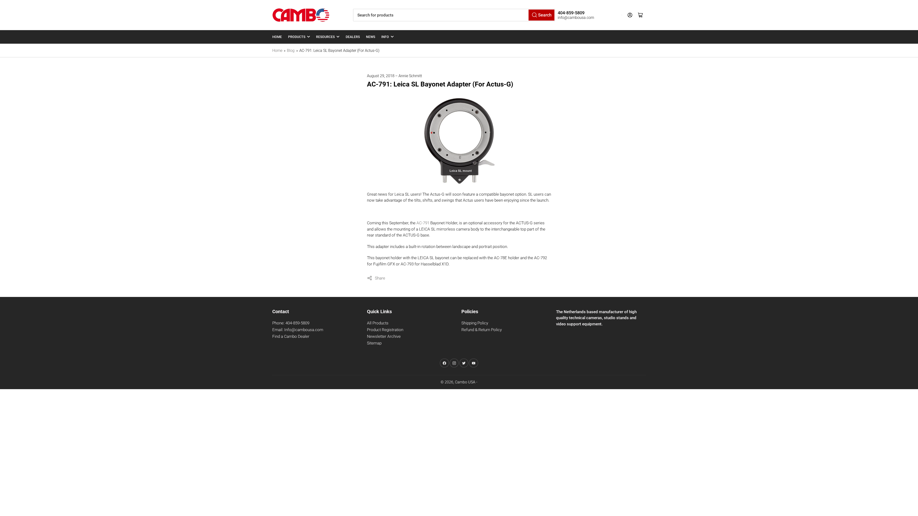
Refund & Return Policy (481, 330)
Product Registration (385, 330)
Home (277, 37)
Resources (325, 37)
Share (380, 278)
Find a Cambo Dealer (290, 336)
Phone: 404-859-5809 (290, 323)
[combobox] (454, 15)
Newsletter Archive (384, 336)
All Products (377, 323)
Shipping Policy (474, 323)
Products (296, 37)
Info (385, 37)
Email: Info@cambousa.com (297, 330)
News (370, 37)
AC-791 (422, 223)
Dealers (353, 37)
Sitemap (374, 343)
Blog (291, 50)
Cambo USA (465, 382)
